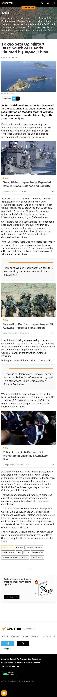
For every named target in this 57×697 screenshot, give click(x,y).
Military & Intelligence (34, 547)
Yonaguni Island (37, 552)
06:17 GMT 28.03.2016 (10, 57)
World (11, 547)
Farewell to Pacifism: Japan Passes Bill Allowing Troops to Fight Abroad (28, 325)
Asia (5, 178)
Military (47, 636)
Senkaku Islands (8, 552)
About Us (5, 659)
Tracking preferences (10, 666)
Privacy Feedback (33, 662)
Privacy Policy (19, 662)
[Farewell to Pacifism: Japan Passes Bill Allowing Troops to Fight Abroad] (28, 300)
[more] (52, 191)
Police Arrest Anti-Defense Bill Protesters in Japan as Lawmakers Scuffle (25, 455)
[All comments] (4, 693)
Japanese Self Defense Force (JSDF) (15, 557)
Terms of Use (25, 659)
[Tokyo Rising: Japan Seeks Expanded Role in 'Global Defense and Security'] (28, 158)
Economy (35, 636)
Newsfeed (19, 547)
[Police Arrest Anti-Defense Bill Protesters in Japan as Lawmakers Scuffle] (28, 428)
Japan (19, 552)
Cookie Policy (7, 662)
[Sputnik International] (8, 4)
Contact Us (36, 659)
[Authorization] (42, 3)
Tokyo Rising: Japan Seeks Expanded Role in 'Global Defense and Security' (27, 184)
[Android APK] (9, 674)
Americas (14, 636)
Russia (25, 636)
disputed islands (37, 557)
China (27, 552)
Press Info (14, 659)
